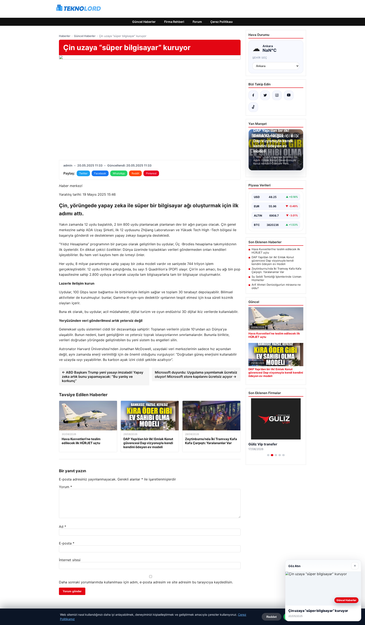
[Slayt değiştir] (268, 455)
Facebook (100, 173)
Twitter (83, 173)
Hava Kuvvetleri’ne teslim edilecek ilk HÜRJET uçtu (276, 250)
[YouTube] (289, 95)
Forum (197, 21)
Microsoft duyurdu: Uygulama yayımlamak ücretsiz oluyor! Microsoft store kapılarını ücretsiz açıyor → (196, 374)
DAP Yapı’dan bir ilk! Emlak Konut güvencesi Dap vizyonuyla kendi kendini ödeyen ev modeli (273, 260)
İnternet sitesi (69, 560)
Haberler (64, 36)
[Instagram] (277, 95)
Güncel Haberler (144, 21)
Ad (62, 526)
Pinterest (151, 173)
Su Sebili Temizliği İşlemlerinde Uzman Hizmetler (276, 278)
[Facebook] (253, 95)
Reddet (271, 616)
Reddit (135, 173)
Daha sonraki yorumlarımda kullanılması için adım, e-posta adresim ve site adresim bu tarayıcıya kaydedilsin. (146, 582)
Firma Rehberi (174, 21)
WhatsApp (119, 173)
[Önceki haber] (287, 136)
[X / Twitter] (265, 95)
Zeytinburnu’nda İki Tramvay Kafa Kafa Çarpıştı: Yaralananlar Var (276, 270)
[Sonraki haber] (296, 136)
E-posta (66, 543)
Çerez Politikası (221, 21)
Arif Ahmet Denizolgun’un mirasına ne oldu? (276, 286)
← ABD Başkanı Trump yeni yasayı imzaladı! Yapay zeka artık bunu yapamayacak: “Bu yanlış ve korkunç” (102, 376)
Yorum (65, 487)
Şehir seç (259, 57)
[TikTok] (253, 107)
